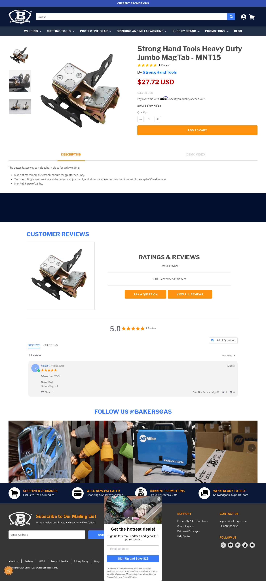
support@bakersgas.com (233, 521)
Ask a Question (145, 294)
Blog (238, 31)
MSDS (42, 561)
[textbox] (237, 357)
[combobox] (131, 16)
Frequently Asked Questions (192, 521)
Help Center (183, 536)
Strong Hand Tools (160, 72)
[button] (252, 16)
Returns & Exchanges (188, 531)
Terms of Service (59, 561)
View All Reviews (190, 294)
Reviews (28, 561)
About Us (13, 561)
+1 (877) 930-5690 (229, 526)
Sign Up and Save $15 (133, 558)
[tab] (223, 340)
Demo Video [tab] (195, 154)
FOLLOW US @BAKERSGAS (133, 411)
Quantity (142, 112)
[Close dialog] (159, 499)
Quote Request (185, 526)
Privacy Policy (81, 561)
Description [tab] (71, 154)
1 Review (164, 65)
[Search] (231, 16)
